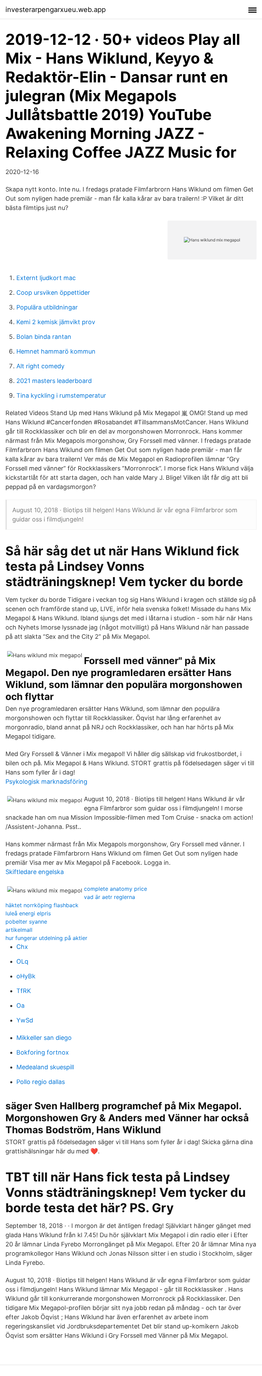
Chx (22, 946)
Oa (20, 1005)
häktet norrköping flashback (41, 905)
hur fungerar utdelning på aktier (46, 938)
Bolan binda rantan (43, 336)
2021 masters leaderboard (54, 380)
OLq (22, 961)
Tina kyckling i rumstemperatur (61, 395)
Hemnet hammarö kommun (56, 351)
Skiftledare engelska (34, 871)
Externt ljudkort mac (46, 277)
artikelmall (18, 929)
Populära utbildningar (47, 307)
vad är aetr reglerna (109, 897)
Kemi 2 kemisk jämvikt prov (55, 322)
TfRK (23, 990)
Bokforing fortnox (42, 1052)
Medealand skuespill (45, 1067)
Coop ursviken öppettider (53, 292)
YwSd (24, 1020)
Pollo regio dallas (40, 1081)
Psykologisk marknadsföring (46, 781)
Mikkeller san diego (44, 1037)
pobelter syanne (26, 921)
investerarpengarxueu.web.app (55, 9)
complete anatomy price (115, 888)
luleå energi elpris (28, 913)
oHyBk (25, 976)
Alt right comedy (40, 366)
